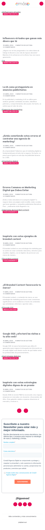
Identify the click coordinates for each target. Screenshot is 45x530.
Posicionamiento (10, 212)
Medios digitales (10, 309)
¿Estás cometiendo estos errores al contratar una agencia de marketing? (22, 138)
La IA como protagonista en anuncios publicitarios (18, 88)
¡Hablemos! (22, 522)
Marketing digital (10, 14)
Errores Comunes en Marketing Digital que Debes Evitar (19, 189)
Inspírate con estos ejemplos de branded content (20, 237)
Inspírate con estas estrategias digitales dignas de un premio (20, 384)
